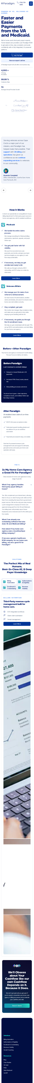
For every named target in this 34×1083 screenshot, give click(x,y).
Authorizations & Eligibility (11, 1042)
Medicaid (6, 1027)
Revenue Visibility (9, 1047)
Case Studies (7, 1062)
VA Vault (6, 1065)
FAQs (5, 1067)
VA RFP (6, 1073)
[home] (8, 3)
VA (4, 1029)
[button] (31, 3)
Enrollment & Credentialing (11, 1044)
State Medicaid (8, 1070)
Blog (5, 1059)
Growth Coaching (9, 1050)
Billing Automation (9, 1039)
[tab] (9, 581)
